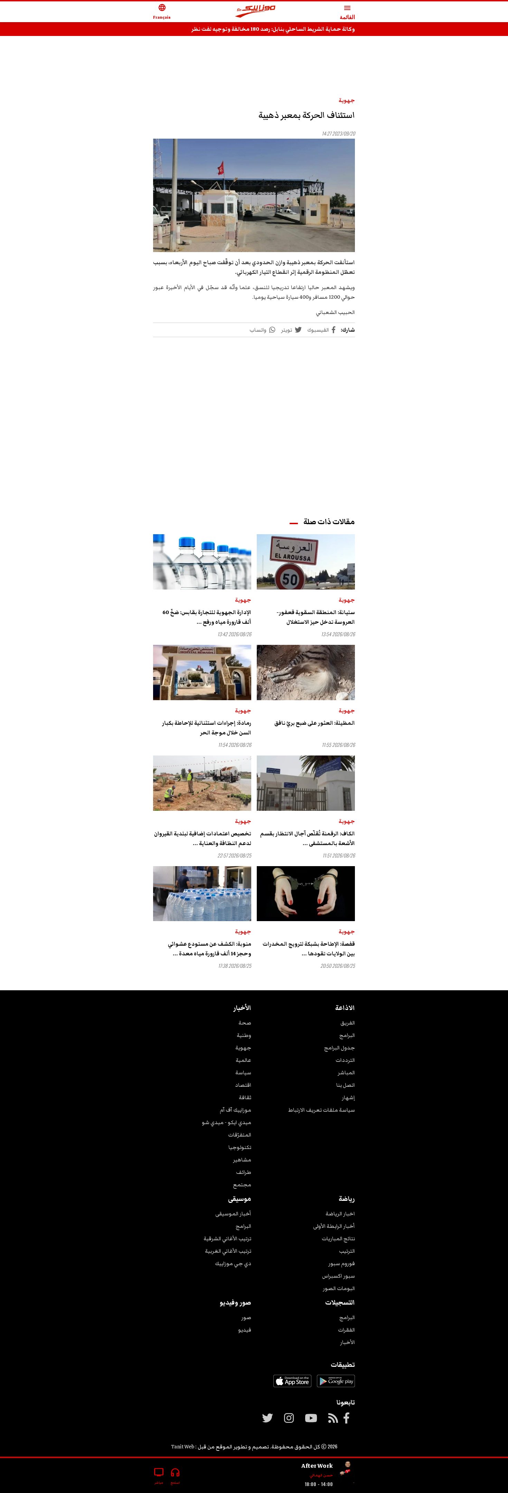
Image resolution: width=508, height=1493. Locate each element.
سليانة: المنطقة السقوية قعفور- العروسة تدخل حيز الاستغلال (315, 617)
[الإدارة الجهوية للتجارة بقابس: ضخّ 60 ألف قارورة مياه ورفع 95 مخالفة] (202, 562)
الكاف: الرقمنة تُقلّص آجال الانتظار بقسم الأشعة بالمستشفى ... (307, 838)
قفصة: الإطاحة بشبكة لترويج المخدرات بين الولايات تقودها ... (309, 949)
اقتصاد (243, 1085)
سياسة (243, 1072)
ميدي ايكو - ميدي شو (226, 1122)
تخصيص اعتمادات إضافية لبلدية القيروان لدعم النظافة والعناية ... (202, 838)
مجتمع (242, 1184)
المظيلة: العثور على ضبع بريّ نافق (314, 723)
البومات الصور (339, 1288)
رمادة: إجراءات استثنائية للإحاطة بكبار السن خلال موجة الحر (206, 728)
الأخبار (347, 1342)
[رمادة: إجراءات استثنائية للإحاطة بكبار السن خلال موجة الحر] (202, 672)
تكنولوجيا (239, 1147)
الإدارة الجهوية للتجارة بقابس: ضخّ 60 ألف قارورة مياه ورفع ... (206, 617)
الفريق (347, 1023)
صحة (244, 1023)
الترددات (345, 1060)
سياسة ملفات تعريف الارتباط (321, 1110)
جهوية (347, 100)
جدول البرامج (339, 1048)
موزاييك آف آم (235, 1110)
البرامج (347, 1035)
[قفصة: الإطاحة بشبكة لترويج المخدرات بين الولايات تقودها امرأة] (306, 893)
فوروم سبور (341, 1263)
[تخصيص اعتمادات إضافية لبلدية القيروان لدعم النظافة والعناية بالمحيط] (202, 783)
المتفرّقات (239, 1135)
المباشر (346, 1072)
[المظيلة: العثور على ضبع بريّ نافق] (306, 672)
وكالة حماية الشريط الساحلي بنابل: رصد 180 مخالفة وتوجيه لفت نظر (273, 29)
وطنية (244, 1035)
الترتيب (347, 1251)
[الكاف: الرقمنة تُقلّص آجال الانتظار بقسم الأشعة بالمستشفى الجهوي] (306, 783)
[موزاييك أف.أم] (255, 12)
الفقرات (346, 1330)
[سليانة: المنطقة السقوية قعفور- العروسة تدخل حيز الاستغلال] (306, 562)
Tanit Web (182, 1447)
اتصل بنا (345, 1085)
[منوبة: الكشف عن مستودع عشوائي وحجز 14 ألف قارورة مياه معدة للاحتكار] (202, 893)
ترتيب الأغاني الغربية (228, 1251)
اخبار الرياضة (340, 1213)
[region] (254, 63)
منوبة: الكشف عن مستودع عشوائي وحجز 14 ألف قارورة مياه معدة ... (209, 949)
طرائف (243, 1172)
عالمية (243, 1060)
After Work (317, 1466)
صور (246, 1317)
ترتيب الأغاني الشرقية (227, 1238)
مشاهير (242, 1160)
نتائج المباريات (338, 1238)
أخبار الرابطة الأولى (334, 1226)
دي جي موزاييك (233, 1263)
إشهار (348, 1097)
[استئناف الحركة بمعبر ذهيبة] (254, 195)
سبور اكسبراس (338, 1276)
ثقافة (245, 1097)
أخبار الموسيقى (233, 1213)
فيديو (244, 1330)
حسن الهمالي (321, 1475)
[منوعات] (346, 1472)
